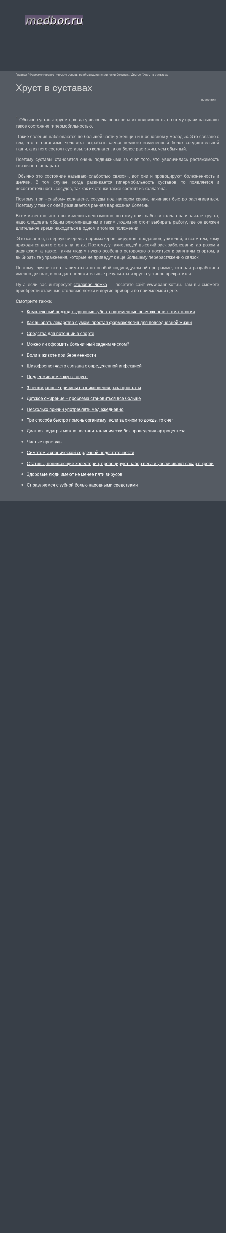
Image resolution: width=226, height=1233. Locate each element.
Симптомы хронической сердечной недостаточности (80, 452)
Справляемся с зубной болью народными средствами (82, 485)
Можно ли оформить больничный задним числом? (78, 344)
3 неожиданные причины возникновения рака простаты (84, 387)
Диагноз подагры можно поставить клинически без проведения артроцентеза (106, 430)
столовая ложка (90, 284)
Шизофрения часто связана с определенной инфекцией (84, 366)
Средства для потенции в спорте (60, 333)
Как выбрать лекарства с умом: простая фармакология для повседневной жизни (109, 322)
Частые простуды (45, 441)
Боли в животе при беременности (61, 355)
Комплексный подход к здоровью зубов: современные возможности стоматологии (111, 311)
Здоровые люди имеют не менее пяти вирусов (74, 474)
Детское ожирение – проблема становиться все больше (84, 398)
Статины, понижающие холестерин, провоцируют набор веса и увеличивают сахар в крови (120, 463)
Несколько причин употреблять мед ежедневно (75, 409)
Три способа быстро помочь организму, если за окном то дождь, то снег (100, 420)
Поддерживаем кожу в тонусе (57, 376)
